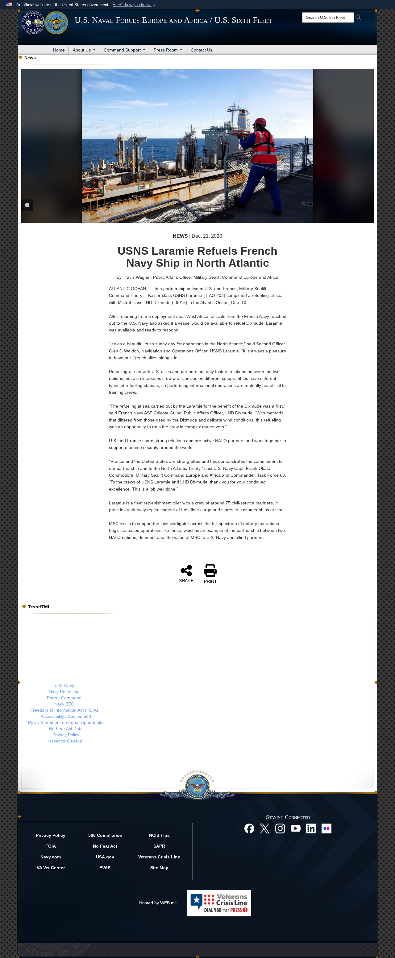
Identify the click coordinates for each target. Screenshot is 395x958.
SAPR (159, 846)
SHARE (186, 580)
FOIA (50, 846)
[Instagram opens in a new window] (280, 828)
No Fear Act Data (66, 728)
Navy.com (50, 856)
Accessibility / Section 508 (66, 716)
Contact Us (201, 49)
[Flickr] (326, 828)
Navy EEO (64, 703)
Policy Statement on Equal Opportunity (65, 722)
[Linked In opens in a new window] (311, 828)
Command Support (122, 49)
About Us (82, 49)
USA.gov (105, 856)
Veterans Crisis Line (159, 856)
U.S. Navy (64, 685)
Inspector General (65, 740)
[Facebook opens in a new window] (249, 828)
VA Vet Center (51, 867)
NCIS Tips (159, 835)
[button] (135, 5)
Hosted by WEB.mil (158, 902)
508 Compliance (105, 835)
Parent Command (64, 697)
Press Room (166, 49)
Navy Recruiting (64, 691)
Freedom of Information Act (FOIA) (64, 710)
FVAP (104, 867)
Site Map (159, 867)
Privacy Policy (65, 734)
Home (59, 49)
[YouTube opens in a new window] (296, 828)
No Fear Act (105, 846)
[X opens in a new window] (265, 828)
